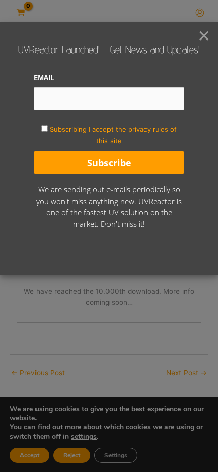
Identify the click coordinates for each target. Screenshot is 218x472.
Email (44, 77)
